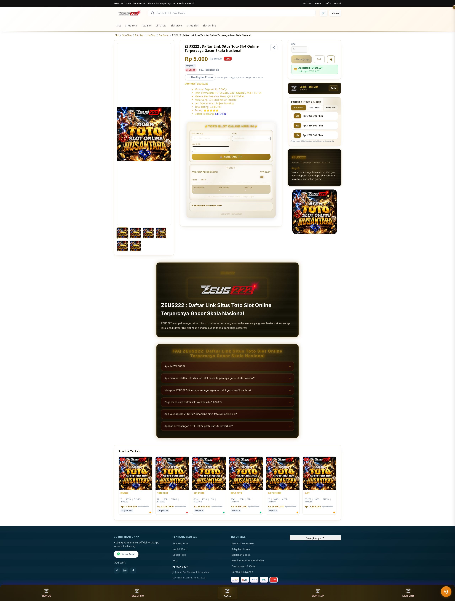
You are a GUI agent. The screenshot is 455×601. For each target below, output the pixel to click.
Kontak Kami (180, 549)
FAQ (175, 560)
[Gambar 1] (122, 233)
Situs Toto (131, 25)
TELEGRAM (137, 595)
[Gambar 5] (122, 246)
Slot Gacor (177, 25)
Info (333, 88)
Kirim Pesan (128, 554)
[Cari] (152, 13)
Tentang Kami (180, 543)
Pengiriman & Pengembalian (247, 560)
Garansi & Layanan (242, 571)
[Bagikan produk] (273, 47)
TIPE (234, 133)
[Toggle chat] (446, 591)
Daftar (328, 3)
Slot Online (209, 25)
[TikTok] (133, 570)
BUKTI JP (318, 595)
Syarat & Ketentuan (242, 543)
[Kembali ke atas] (447, 583)
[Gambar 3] (148, 233)
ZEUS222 (307, 3)
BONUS (46, 595)
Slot (118, 25)
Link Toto (161, 25)
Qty (293, 44)
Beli (319, 59)
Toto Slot (146, 25)
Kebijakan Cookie (241, 554)
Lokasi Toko (179, 554)
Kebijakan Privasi (240, 549)
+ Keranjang (301, 59)
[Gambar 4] (161, 233)
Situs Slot (192, 25)
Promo (318, 3)
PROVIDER (197, 133)
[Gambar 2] (135, 233)
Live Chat (408, 595)
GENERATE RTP (231, 157)
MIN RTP (196, 144)
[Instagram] (125, 570)
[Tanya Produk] (331, 59)
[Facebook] (117, 570)
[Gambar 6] (135, 246)
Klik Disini (220, 113)
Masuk (337, 3)
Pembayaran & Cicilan (243, 566)
